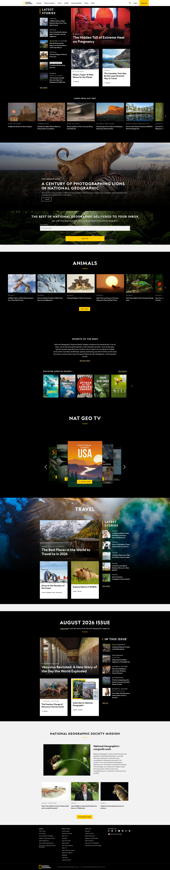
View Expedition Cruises (52, 592)
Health (66, 3)
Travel (59, 3)
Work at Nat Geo (89, 840)
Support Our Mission (67, 852)
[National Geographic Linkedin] (122, 830)
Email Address (44, 224)
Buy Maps (64, 838)
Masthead (64, 855)
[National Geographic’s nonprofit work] (85, 760)
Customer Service (89, 833)
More (93, 3)
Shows (86, 3)
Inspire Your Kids (66, 840)
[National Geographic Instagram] (109, 830)
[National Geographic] (27, 3)
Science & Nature (76, 3)
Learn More (78, 709)
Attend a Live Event (67, 833)
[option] (22, 116)
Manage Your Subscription (91, 838)
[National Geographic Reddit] (129, 830)
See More (43, 87)
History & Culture (49, 3)
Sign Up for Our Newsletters (92, 843)
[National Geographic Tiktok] (126, 830)
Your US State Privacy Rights (46, 836)
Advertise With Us (66, 860)
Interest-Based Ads (44, 840)
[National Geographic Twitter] (115, 830)
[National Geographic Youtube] (119, 830)
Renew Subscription (90, 836)
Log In (135, 3)
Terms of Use (42, 831)
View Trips (77, 591)
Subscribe (64, 628)
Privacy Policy (42, 833)
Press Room (65, 857)
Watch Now (85, 360)
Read (77, 81)
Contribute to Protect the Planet (93, 845)
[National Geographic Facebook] (112, 830)
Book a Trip (65, 836)
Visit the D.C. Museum (67, 845)
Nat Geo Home (66, 831)
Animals (38, 3)
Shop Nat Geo (65, 843)
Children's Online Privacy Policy (47, 838)
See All (105, 703)
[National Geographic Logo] (45, 868)
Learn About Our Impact (68, 850)
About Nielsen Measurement (46, 843)
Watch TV (64, 848)
